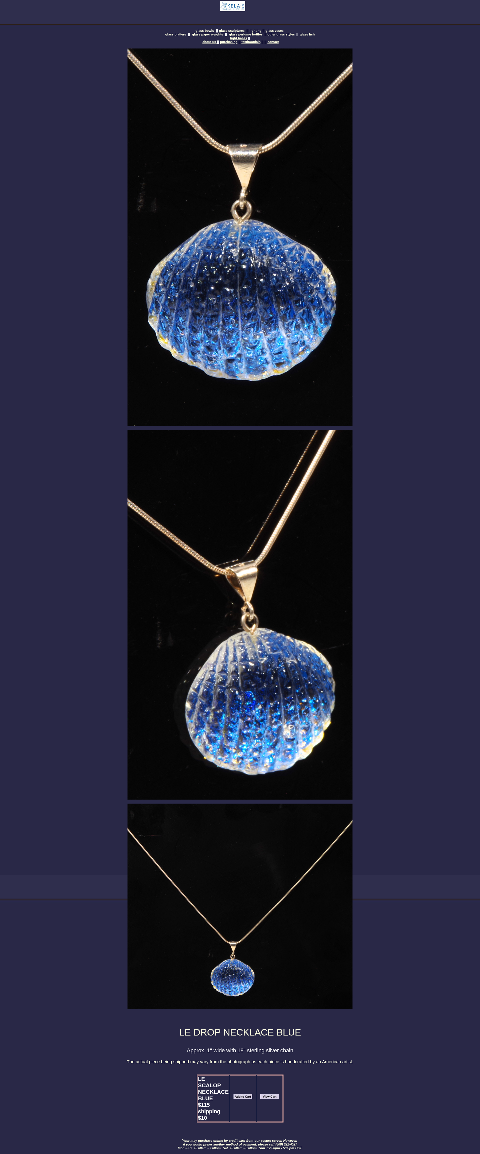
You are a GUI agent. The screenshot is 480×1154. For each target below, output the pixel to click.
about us (209, 42)
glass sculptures (231, 30)
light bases (238, 38)
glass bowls (205, 30)
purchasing (229, 42)
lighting (256, 30)
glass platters (175, 34)
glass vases (275, 30)
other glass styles (281, 34)
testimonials (251, 42)
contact (273, 42)
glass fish (307, 34)
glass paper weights (207, 34)
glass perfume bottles (245, 34)
